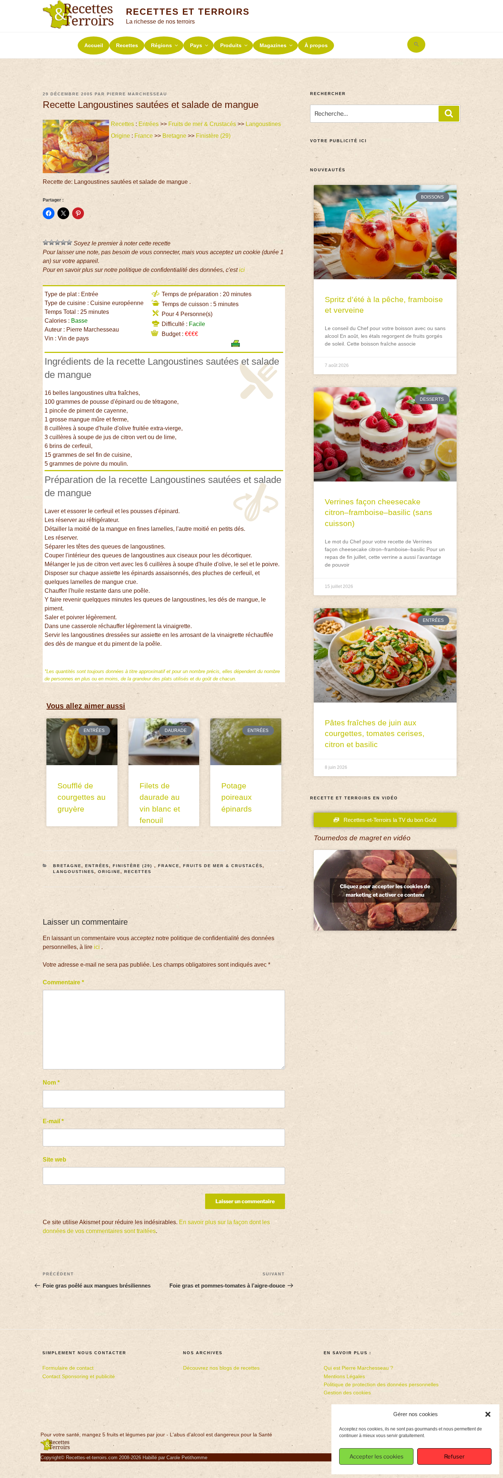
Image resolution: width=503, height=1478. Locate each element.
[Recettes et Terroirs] (55, 1449)
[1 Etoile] (46, 242)
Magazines (273, 45)
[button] (488, 1414)
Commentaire (63, 982)
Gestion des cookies (347, 1392)
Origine (120, 136)
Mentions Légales (344, 1376)
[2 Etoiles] (51, 242)
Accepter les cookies (376, 1456)
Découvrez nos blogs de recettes (221, 1368)
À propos (316, 45)
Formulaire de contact (68, 1368)
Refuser (454, 1456)
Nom (51, 1082)
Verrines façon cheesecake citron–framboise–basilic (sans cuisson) (378, 512)
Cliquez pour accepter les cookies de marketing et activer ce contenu (385, 890)
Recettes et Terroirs (187, 12)
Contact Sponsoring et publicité (78, 1376)
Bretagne (174, 136)
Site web (54, 1159)
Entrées (148, 124)
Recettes (127, 45)
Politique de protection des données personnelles (381, 1384)
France (143, 136)
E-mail (53, 1121)
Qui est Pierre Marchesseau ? (358, 1368)
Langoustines (263, 124)
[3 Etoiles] (57, 242)
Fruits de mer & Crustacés (202, 124)
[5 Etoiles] (69, 242)
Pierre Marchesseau (137, 94)
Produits (231, 45)
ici (242, 270)
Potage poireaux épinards (236, 797)
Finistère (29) (214, 136)
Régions (161, 45)
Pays (196, 45)
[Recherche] (449, 113)
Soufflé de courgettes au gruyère (81, 797)
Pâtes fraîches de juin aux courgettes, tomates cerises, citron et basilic (375, 733)
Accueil (93, 45)
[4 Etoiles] (63, 242)
